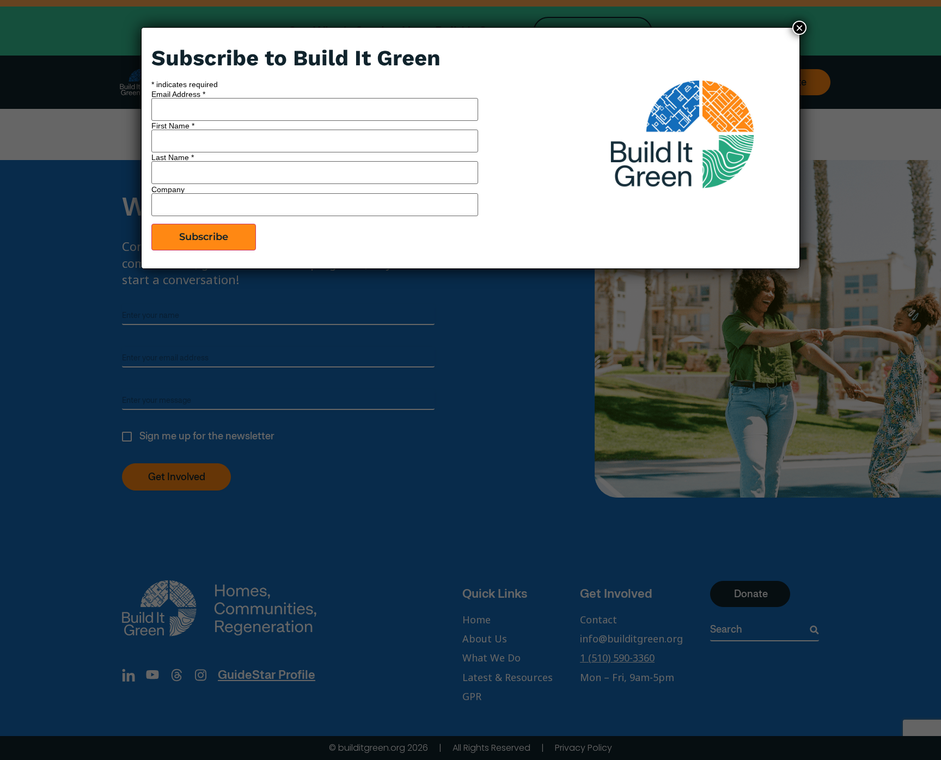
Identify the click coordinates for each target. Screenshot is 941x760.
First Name (172, 126)
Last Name (172, 157)
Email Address (178, 94)
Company (168, 189)
